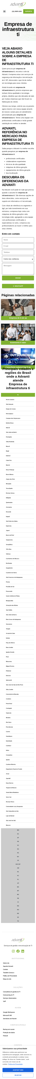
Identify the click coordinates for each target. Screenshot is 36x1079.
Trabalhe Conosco (8, 972)
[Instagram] (13, 951)
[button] (4, 11)
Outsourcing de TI (8, 995)
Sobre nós (6, 963)
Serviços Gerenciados (9, 998)
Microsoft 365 (7, 1015)
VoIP (4, 1001)
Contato (5, 969)
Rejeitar (18, 1075)
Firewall (5, 1036)
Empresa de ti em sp (18, 318)
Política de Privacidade (15, 1064)
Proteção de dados (9, 1032)
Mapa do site (7, 979)
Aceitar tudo (18, 1070)
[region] (18, 1062)
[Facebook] (18, 951)
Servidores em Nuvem (10, 1018)
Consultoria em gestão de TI (11, 992)
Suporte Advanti (8, 966)
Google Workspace (9, 1012)
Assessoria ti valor (18, 343)
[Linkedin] (22, 951)
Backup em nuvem (8, 1029)
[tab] (18, 395)
